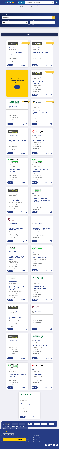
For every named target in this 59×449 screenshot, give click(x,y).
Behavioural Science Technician (14, 170)
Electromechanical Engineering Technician (39, 287)
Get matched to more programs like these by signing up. (17, 80)
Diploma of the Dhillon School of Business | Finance (41, 228)
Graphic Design (37, 374)
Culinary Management (27, 404)
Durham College (12, 164)
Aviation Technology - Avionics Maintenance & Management (16, 317)
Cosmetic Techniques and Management (40, 170)
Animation (12, 111)
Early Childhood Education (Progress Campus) (16, 53)
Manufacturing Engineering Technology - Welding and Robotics (16, 288)
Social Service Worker (39, 140)
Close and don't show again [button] (14, 439)
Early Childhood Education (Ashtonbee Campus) (40, 53)
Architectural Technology (40, 345)
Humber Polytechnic (37, 106)
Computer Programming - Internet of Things (16, 228)
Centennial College (13, 47)
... (44, 423)
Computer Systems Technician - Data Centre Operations (40, 112)
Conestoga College (13, 281)
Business (11, 345)
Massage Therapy (38, 316)
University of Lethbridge (38, 223)
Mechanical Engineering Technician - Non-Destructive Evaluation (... (41, 200)
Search (53, 2)
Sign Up (17, 86)
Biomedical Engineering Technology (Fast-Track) (16, 199)
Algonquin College (13, 106)
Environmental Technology (40, 257)
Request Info (10, 65)
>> (51, 423)
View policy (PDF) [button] (9, 434)
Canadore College (37, 135)
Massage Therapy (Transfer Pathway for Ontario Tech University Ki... (17, 257)
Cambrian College (13, 223)
